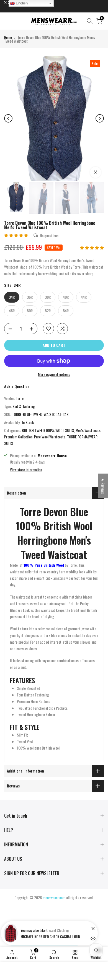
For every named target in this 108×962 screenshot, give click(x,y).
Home (8, 37)
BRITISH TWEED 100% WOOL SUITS (48, 430)
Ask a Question (16, 386)
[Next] (100, 118)
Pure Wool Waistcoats (49, 437)
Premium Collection (18, 437)
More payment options (54, 374)
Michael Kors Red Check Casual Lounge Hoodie (52, 936)
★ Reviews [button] (103, 486)
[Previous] (8, 118)
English (21, 3)
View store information (26, 469)
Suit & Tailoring (23, 406)
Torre (20, 398)
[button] (16, 235)
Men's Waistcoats (88, 430)
